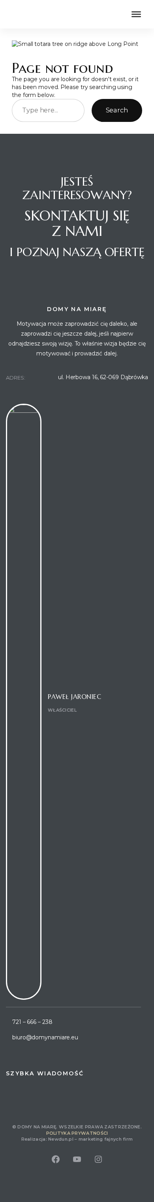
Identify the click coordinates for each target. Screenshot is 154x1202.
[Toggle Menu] (136, 14)
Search (117, 110)
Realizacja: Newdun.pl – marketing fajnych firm (77, 1139)
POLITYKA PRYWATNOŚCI (77, 1133)
